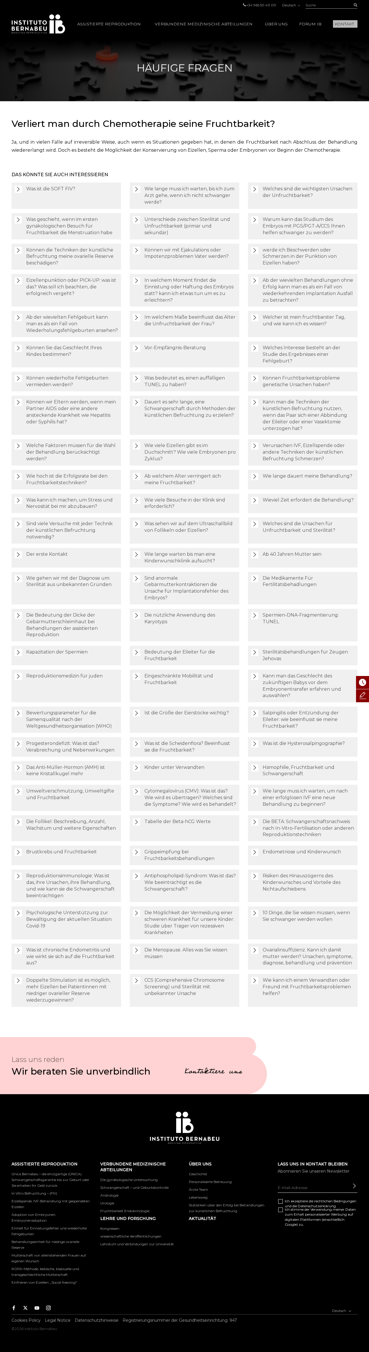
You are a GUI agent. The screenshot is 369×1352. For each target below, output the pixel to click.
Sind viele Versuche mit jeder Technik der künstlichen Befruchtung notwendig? (69, 530)
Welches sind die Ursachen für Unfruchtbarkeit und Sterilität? (299, 527)
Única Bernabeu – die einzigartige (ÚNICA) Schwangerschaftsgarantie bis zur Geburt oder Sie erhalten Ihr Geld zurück (50, 1180)
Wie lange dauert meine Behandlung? (307, 476)
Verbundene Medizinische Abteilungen (204, 24)
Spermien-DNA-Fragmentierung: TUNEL (301, 618)
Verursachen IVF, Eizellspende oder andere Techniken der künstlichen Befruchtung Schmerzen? (304, 452)
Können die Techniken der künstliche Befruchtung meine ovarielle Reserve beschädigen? (70, 256)
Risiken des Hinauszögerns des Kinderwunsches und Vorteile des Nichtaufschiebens (301, 882)
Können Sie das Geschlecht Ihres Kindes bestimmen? (64, 351)
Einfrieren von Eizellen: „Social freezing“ (44, 1282)
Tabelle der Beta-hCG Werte (177, 821)
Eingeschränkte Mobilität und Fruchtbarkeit (178, 679)
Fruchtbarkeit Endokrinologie (124, 1211)
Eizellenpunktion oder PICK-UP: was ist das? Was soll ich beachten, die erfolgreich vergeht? (71, 286)
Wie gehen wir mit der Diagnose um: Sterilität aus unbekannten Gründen (69, 581)
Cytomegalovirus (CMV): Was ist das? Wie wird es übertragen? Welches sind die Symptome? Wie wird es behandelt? (190, 797)
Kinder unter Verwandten (174, 767)
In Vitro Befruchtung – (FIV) (34, 1193)
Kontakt (344, 24)
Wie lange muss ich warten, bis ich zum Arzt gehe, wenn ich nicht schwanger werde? (189, 195)
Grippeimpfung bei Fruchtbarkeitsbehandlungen (179, 855)
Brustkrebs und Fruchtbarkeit (61, 852)
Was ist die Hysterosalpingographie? (304, 743)
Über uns (276, 24)
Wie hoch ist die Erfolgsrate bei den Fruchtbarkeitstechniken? (67, 479)
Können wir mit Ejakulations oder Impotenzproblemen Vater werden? (186, 253)
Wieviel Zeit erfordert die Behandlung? (308, 500)
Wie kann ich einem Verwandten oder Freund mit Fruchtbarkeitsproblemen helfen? (307, 986)
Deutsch (289, 5)
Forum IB (310, 24)
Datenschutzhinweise (96, 1320)
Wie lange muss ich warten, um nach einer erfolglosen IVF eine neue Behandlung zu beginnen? (305, 797)
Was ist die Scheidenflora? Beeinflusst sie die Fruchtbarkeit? (187, 747)
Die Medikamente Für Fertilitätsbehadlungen (290, 581)
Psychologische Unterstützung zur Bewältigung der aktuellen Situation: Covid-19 (69, 919)
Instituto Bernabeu (38, 23)
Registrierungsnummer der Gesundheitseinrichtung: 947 (180, 1320)
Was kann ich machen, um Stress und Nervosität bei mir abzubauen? (69, 503)
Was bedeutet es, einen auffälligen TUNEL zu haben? (184, 381)
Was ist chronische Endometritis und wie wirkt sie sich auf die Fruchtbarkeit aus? (70, 956)
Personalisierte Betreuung (210, 1182)
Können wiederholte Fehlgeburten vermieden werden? (67, 381)
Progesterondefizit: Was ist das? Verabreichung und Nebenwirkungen (70, 747)
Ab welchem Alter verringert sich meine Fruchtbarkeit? (182, 479)
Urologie (107, 1203)
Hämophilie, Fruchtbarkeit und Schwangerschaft (298, 771)
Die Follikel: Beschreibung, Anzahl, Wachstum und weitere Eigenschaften (71, 825)
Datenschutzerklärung (317, 1206)
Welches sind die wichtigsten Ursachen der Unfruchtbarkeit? (307, 192)
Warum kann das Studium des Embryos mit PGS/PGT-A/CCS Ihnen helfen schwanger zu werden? (304, 226)
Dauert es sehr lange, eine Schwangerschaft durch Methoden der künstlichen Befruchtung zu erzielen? (190, 408)
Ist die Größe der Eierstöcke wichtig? (186, 713)
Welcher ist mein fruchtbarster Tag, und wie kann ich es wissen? (304, 320)
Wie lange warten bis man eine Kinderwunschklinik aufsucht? (179, 557)
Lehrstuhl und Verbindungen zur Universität (137, 1244)
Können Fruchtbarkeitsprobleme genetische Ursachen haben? (301, 381)
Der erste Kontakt (47, 554)
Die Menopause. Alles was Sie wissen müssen (185, 953)
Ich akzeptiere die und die (320, 1203)
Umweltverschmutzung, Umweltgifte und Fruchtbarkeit (70, 794)
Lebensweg (198, 1197)
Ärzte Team (198, 1189)
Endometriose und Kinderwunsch (302, 852)
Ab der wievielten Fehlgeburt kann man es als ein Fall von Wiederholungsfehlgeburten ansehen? (72, 323)
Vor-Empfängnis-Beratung (175, 347)
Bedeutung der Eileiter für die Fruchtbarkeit (179, 655)
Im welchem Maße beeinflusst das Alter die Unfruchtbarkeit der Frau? (190, 320)
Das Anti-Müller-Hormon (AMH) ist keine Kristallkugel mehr (65, 771)
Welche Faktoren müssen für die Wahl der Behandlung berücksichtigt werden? (71, 452)
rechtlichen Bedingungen (335, 1201)
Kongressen (109, 1228)
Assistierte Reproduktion (109, 24)
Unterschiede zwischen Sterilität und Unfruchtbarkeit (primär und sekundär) (187, 226)
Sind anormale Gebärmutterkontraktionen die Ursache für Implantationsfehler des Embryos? (186, 588)
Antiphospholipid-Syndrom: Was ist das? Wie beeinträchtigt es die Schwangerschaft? (190, 882)
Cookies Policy (26, 1320)
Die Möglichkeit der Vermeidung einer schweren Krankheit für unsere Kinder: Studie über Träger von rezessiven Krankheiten (189, 922)
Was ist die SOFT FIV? (50, 188)
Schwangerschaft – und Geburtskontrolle (134, 1187)
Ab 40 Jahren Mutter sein (292, 554)
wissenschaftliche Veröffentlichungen (130, 1236)
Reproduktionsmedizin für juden (64, 676)
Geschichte (198, 1174)
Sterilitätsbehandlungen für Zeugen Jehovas (305, 655)
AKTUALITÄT (202, 1218)
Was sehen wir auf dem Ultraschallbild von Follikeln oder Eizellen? (188, 527)
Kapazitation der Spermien (57, 652)
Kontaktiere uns (213, 1072)
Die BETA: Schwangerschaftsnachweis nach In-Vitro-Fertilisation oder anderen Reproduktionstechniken (308, 828)
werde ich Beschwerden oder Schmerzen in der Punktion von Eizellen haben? (300, 256)
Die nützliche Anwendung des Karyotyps (179, 618)
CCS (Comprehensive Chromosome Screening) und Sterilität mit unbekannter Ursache (184, 986)
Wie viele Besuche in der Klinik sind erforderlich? (184, 503)
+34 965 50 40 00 (261, 5)
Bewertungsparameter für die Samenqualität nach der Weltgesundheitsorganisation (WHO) (69, 719)
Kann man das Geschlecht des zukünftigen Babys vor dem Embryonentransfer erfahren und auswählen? (302, 685)
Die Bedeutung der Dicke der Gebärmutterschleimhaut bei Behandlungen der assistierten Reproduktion (62, 625)
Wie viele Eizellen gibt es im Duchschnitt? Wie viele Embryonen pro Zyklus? (190, 452)
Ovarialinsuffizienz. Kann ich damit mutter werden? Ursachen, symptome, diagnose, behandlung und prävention (307, 956)
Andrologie (109, 1195)
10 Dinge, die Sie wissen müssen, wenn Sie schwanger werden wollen (306, 916)
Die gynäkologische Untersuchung (129, 1180)
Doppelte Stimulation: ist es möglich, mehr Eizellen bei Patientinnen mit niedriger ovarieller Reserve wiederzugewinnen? (68, 990)
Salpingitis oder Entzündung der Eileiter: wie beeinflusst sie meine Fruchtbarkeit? (301, 719)
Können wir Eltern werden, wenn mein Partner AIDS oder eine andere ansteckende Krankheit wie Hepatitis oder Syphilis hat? (71, 412)
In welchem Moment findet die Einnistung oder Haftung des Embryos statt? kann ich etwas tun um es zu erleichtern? (189, 290)
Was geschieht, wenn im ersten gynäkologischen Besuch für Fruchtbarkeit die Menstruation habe (69, 226)
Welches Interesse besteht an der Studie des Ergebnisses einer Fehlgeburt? (301, 354)
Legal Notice (58, 1320)
